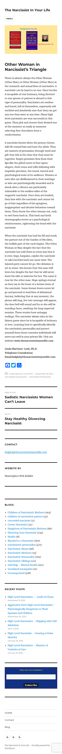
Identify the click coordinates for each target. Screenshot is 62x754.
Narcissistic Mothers (19, 552)
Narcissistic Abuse (18, 548)
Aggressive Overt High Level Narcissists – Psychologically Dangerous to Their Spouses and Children (31, 608)
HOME (8, 713)
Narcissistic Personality (40, 377)
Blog (7, 727)
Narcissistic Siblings (19, 560)
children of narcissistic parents (25, 516)
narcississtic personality (16, 377)
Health (11, 536)
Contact (9, 720)
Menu (9, 18)
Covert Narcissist (17, 524)
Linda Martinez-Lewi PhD (21, 374)
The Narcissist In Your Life (27, 10)
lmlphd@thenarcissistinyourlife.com (26, 452)
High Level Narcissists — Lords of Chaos (31, 596)
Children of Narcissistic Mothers (26, 512)
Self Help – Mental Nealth (22, 565)
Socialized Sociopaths (20, 569)
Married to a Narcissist (20, 540)
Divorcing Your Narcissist (22, 532)
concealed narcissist (19, 520)
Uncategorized (16, 573)
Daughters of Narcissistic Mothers (27, 528)
